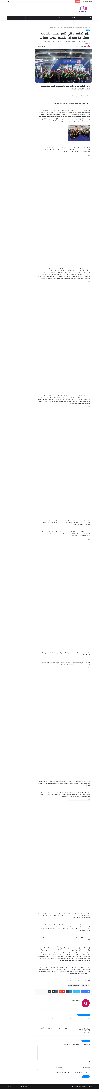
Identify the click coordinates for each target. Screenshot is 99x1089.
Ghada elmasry (84, 46)
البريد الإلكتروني (86, 1067)
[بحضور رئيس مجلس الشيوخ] (45, 1022)
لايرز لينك (9, 1086)
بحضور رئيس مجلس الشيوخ (47, 1028)
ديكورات (63, 17)
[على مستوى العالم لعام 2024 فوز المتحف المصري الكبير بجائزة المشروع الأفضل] (82, 1022)
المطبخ (84, 17)
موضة (68, 17)
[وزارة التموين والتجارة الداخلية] (64, 1022)
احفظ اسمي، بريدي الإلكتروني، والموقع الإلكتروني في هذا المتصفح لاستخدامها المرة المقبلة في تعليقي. (68, 1072)
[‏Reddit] (60, 991)
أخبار (83, 27)
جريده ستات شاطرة (73, 985)
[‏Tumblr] (67, 991)
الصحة (73, 17)
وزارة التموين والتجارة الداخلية (65, 1028)
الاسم (88, 1061)
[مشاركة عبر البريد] (53, 991)
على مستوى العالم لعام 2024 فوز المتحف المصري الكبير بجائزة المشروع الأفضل (82, 1029)
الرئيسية (89, 17)
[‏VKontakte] (56, 991)
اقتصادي (58, 17)
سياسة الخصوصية (23, 1086)
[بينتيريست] (63, 991)
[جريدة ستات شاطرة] (83, 9)
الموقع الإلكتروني (59, 1067)
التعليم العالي (84, 985)
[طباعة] (49, 991)
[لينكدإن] (70, 991)
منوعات (78, 17)
